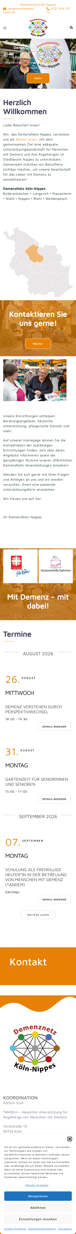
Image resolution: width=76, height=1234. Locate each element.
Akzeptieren (38, 1196)
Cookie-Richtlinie (15, 1228)
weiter (38, 343)
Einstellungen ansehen (38, 1219)
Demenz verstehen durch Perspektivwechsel (33, 709)
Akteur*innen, (27, 139)
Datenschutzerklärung (42, 1228)
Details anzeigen (54, 726)
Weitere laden (38, 914)
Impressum (65, 1228)
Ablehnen (38, 1207)
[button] (70, 1139)
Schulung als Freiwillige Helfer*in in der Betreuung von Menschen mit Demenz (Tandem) (36, 877)
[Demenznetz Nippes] (38, 27)
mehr (38, 78)
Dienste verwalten (37, 1185)
